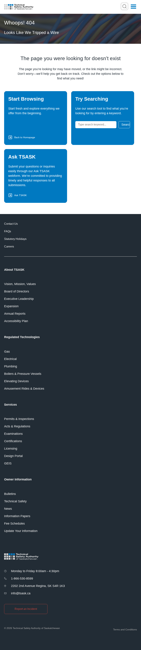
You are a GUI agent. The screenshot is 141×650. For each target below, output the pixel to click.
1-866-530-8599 (22, 578)
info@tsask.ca (20, 593)
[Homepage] (18, 7)
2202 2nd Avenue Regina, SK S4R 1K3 (38, 586)
